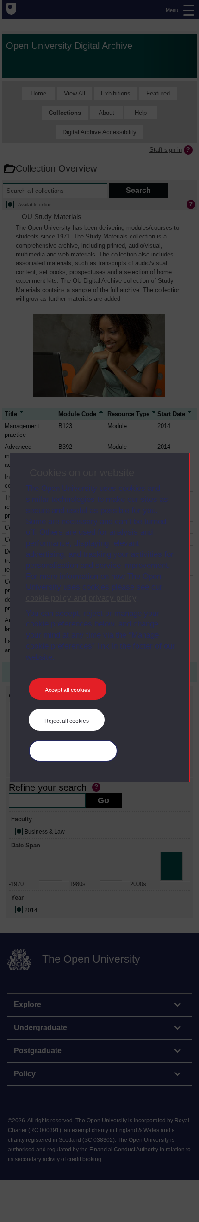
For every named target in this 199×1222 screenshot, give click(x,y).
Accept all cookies (67, 690)
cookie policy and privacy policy (81, 598)
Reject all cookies (66, 721)
